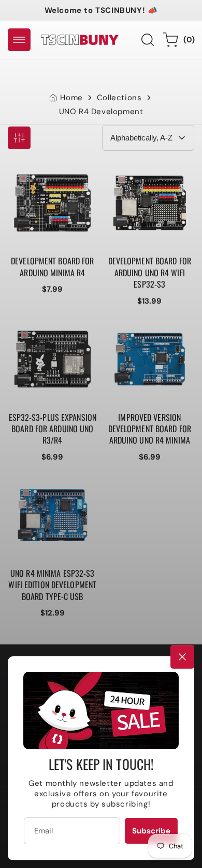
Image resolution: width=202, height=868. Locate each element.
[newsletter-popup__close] (182, 657)
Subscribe (151, 831)
